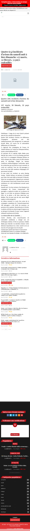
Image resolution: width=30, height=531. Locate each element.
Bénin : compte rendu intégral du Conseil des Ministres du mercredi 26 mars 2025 (12, 321)
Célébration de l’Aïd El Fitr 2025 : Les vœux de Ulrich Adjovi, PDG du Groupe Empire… (14, 274)
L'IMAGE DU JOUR (15, 453)
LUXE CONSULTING (18, 529)
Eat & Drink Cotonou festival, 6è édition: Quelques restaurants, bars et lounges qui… (14, 268)
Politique (2, 491)
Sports (2, 485)
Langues (15, 517)
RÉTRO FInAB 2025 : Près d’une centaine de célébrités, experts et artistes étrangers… (12, 315)
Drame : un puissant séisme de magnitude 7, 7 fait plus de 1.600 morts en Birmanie (15, 280)
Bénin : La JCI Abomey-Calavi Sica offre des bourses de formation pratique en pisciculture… (14, 309)
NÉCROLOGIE (3, 509)
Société (2, 482)
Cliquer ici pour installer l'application (14, 5)
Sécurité (2, 500)
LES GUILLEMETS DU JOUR (6, 506)
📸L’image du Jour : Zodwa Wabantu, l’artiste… (15, 456)
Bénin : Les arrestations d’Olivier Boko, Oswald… (15, 466)
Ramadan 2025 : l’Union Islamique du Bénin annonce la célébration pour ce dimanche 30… (15, 288)
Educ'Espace (3, 512)
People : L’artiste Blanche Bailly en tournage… (15, 446)
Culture (2, 494)
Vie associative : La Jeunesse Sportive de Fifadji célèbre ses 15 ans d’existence (13, 300)
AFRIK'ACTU (3, 488)
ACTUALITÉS (15, 463)
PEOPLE (15, 444)
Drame (2, 497)
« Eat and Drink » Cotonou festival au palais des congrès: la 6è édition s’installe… (13, 294)
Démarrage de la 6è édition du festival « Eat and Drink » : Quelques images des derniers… (13, 262)
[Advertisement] (15, 33)
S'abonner (16, 434)
